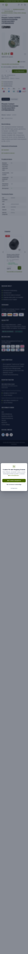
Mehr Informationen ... (14, 475)
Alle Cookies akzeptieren (14, 480)
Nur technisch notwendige (14, 484)
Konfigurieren (14, 488)
